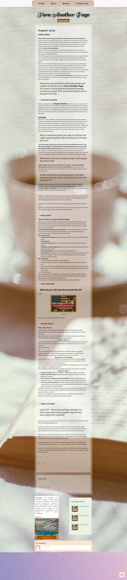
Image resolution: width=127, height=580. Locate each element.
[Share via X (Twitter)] (43, 463)
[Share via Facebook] (39, 463)
